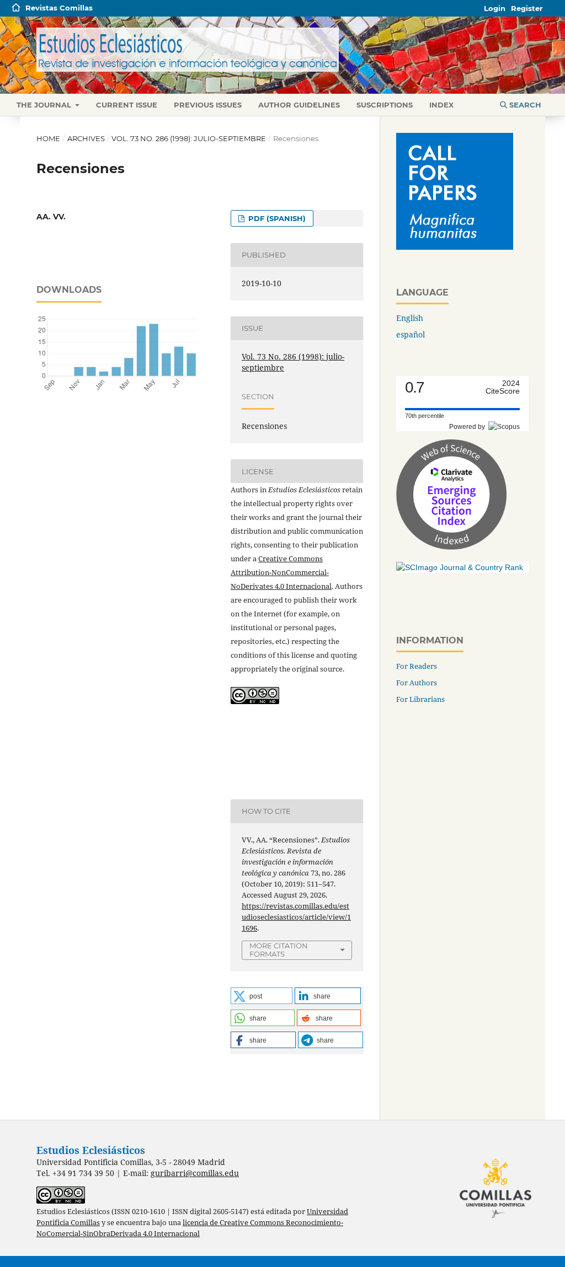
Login (494, 8)
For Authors (416, 683)
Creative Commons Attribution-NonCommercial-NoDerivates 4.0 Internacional (281, 572)
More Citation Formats (278, 949)
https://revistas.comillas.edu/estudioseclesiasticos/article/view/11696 (296, 917)
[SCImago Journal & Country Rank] (459, 567)
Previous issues (208, 104)
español (410, 334)
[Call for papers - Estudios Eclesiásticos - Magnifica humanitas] (454, 246)
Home (48, 138)
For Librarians (420, 699)
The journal (45, 104)
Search (524, 104)
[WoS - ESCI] (451, 546)
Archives (86, 138)
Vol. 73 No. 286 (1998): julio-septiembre (188, 138)
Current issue (126, 104)
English (409, 318)
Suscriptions (384, 104)
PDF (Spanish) (276, 218)
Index (441, 104)
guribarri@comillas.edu (195, 1173)
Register (527, 8)
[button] (261, 995)
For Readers (416, 666)
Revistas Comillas (59, 7)
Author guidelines (299, 104)
